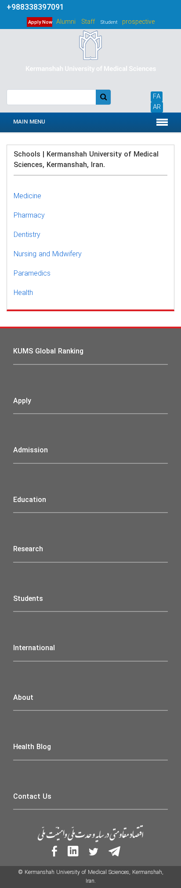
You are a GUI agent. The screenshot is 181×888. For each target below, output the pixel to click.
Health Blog (32, 747)
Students (28, 598)
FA (156, 96)
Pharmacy (29, 215)
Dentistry (27, 234)
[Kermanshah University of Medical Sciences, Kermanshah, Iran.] (90, 58)
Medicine (27, 196)
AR (157, 107)
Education (29, 500)
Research (28, 549)
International (34, 648)
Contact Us (32, 796)
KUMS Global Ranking (48, 351)
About (23, 697)
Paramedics (32, 273)
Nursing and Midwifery (48, 254)
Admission (30, 450)
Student (109, 22)
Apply (22, 401)
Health (23, 293)
